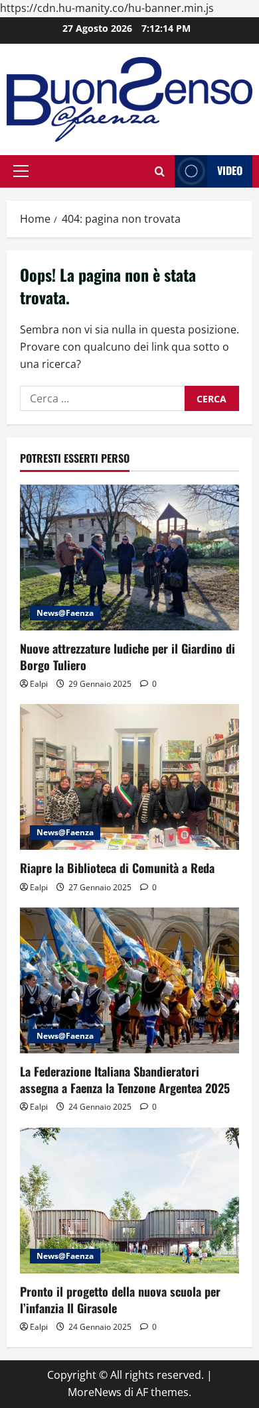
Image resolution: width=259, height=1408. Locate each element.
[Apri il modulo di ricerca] (160, 171)
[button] (21, 171)
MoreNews (95, 1392)
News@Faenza (65, 612)
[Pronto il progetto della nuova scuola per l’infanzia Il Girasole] (129, 1200)
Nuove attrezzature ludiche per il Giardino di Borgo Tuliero (127, 657)
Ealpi (39, 683)
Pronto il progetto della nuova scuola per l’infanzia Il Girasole (120, 1300)
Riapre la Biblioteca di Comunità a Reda (117, 867)
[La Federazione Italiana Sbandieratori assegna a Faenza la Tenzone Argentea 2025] (129, 980)
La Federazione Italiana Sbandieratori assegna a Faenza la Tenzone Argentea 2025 (125, 1079)
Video (229, 170)
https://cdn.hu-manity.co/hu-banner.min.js (107, 8)
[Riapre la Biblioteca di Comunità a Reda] (129, 777)
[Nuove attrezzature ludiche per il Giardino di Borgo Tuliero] (129, 557)
